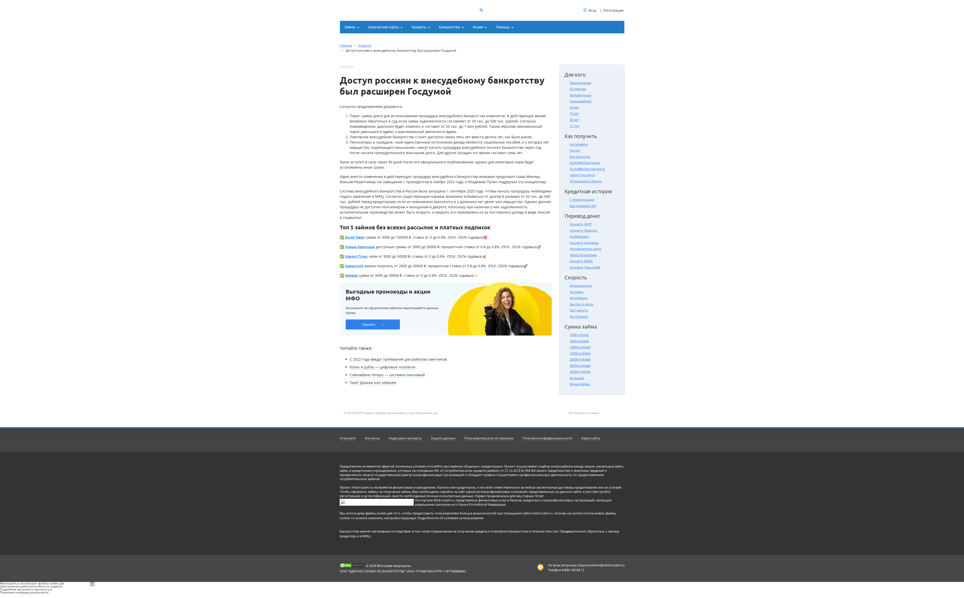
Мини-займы (580, 384)
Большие (577, 378)
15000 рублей (580, 353)
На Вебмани (579, 236)
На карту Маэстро (583, 230)
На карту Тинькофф (585, 267)
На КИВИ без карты (585, 162)
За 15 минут (579, 316)
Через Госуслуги (582, 175)
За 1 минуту (579, 310)
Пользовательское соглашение (488, 438)
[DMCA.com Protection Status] (352, 565)
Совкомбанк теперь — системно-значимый (387, 374)
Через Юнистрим (583, 255)
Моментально (581, 285)
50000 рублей (580, 371)
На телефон (579, 144)
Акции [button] (478, 27)
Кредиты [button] (419, 27)
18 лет (574, 107)
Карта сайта (590, 438)
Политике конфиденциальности (24, 592)
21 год (574, 125)
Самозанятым (580, 101)
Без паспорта (580, 156)
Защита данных (443, 438)
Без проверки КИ (583, 206)
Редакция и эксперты (405, 438)
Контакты (372, 438)
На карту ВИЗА (581, 261)
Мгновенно (579, 298)
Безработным (580, 95)
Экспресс (577, 292)
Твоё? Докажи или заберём (373, 382)
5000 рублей (579, 341)
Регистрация (613, 10)
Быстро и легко (581, 304)
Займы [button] (349, 27)
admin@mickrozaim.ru (608, 565)
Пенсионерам (580, 83)
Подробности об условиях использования (450, 518)
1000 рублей (579, 335)
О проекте (348, 438)
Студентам (578, 89)
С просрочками (582, 199)
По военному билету (586, 181)
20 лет (574, 119)
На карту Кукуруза (584, 242)
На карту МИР (581, 224)
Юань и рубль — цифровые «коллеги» (383, 367)
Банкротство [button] (449, 27)
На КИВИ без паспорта (587, 169)
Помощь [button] (503, 27)
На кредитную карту (585, 248)
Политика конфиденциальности (547, 438)
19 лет (574, 113)
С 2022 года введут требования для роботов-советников (398, 359)
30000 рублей (580, 365)
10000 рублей (580, 347)
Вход (592, 10)
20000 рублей (580, 359)
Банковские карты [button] (383, 27)
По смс (575, 150)
